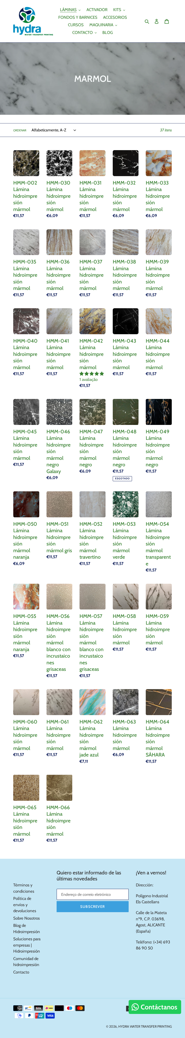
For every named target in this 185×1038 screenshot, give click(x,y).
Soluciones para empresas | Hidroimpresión (26, 945)
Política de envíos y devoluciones (24, 904)
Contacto (21, 972)
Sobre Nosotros (26, 918)
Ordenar (19, 130)
